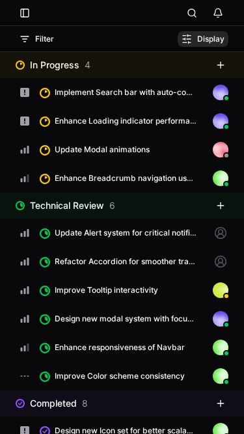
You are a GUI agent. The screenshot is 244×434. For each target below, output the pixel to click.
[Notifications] (218, 13)
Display (210, 39)
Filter (44, 39)
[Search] (192, 13)
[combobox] (25, 92)
